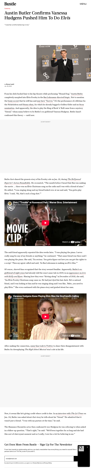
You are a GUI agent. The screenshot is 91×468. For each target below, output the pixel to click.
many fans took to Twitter (41, 346)
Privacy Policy (48, 463)
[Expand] (80, 447)
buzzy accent (13, 101)
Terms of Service (37, 463)
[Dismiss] (87, 447)
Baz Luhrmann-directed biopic (57, 97)
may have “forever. (45, 101)
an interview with (69, 413)
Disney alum (28, 104)
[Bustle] (10, 4)
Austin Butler (77, 93)
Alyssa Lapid (10, 84)
